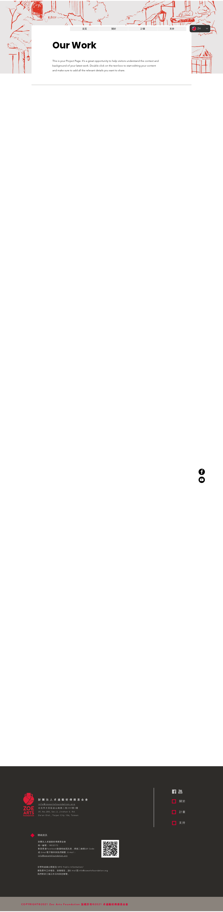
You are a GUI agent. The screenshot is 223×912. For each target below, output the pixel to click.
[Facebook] (202, 472)
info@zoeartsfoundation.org (93, 870)
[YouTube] (202, 480)
